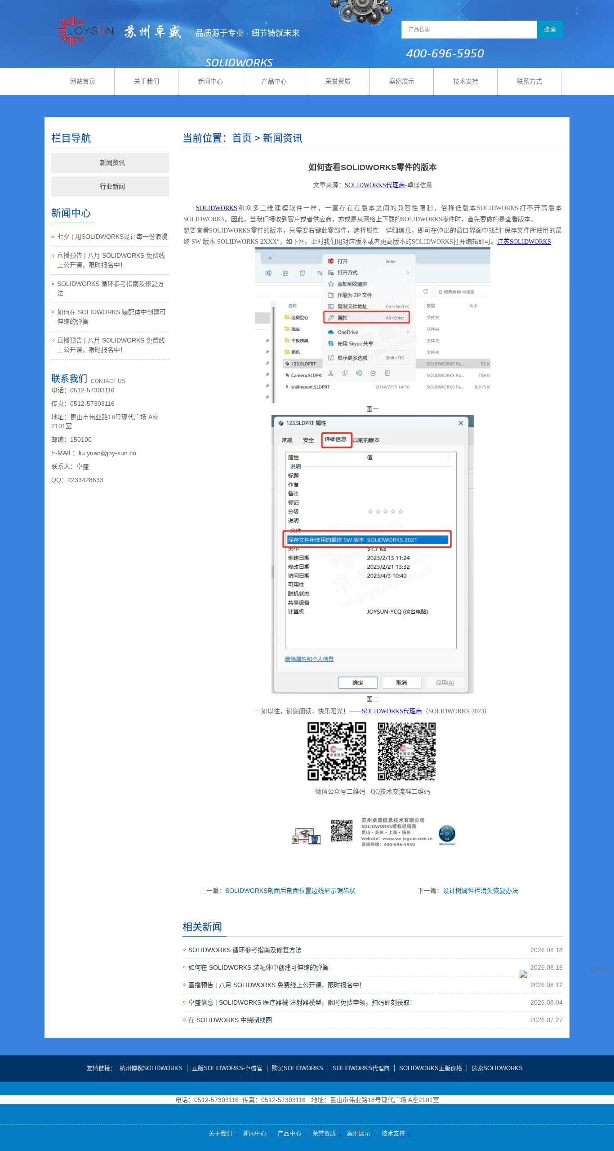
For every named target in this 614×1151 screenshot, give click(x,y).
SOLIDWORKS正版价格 (430, 1068)
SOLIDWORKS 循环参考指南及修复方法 (245, 949)
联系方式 (529, 81)
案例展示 (401, 81)
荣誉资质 (338, 81)
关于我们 (146, 81)
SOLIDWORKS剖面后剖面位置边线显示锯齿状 (290, 890)
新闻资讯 (112, 162)
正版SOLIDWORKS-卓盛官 (227, 1068)
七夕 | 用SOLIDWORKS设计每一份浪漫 (112, 236)
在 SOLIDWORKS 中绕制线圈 (230, 1020)
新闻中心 (210, 81)
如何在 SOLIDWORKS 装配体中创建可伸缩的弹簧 (258, 967)
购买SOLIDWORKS (297, 1068)
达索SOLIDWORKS (497, 1068)
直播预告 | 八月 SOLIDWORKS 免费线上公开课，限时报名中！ (276, 984)
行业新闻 (112, 186)
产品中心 (274, 81)
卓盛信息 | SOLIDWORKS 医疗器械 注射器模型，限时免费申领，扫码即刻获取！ (302, 1002)
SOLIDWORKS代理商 (361, 1068)
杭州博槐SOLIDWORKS (151, 1068)
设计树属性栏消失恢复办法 (480, 890)
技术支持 (465, 81)
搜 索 (550, 29)
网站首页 (82, 81)
